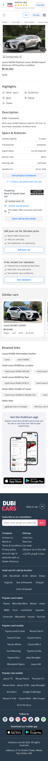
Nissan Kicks (9, 685)
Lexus (7, 359)
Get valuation (24, 279)
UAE (5, 575)
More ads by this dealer (24, 218)
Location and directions (18, 206)
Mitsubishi (20, 616)
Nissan (33, 603)
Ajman (33, 575)
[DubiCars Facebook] (11, 719)
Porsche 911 (38, 678)
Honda (31, 616)
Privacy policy (9, 549)
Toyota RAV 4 (34, 644)
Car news (27, 545)
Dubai (42, 575)
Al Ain (25, 575)
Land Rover (26, 610)
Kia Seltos (12, 691)
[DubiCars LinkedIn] (5, 719)
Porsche (41, 616)
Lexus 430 (36, 664)
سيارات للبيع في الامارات (34, 553)
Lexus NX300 (23, 359)
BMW (6, 610)
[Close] (3, 5)
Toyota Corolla (34, 651)
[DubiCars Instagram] (18, 719)
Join (42, 522)
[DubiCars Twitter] (37, 719)
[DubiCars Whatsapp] (43, 719)
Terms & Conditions (12, 545)
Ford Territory (24, 705)
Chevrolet (8, 616)
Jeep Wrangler (34, 657)
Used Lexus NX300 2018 (15, 383)
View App (40, 5)
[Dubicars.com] (24, 506)
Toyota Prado (14, 637)
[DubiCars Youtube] (24, 719)
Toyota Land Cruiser (15, 631)
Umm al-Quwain (24, 589)
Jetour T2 (8, 678)
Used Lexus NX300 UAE (15, 371)
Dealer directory (10, 561)
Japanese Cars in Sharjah (16, 406)
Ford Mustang (14, 651)
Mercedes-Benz (20, 603)
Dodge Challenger (32, 691)
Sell (26, 15)
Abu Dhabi (14, 575)
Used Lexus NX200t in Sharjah (18, 395)
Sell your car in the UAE (34, 549)
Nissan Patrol (36, 631)
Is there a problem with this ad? (26, 181)
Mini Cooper (39, 698)
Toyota (6, 603)
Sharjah (40, 582)
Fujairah (8, 582)
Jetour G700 (23, 685)
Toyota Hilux (13, 657)
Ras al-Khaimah (24, 582)
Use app (36, 15)
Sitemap (27, 533)
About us (6, 541)
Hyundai (40, 610)
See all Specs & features (24, 175)
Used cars (28, 537)
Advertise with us (10, 557)
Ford (15, 610)
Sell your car (24, 249)
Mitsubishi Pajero (16, 664)
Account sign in (9, 553)
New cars (27, 541)
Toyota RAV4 (24, 698)
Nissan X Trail (9, 698)
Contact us (7, 537)
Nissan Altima (14, 644)
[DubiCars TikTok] (30, 719)
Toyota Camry (34, 637)
